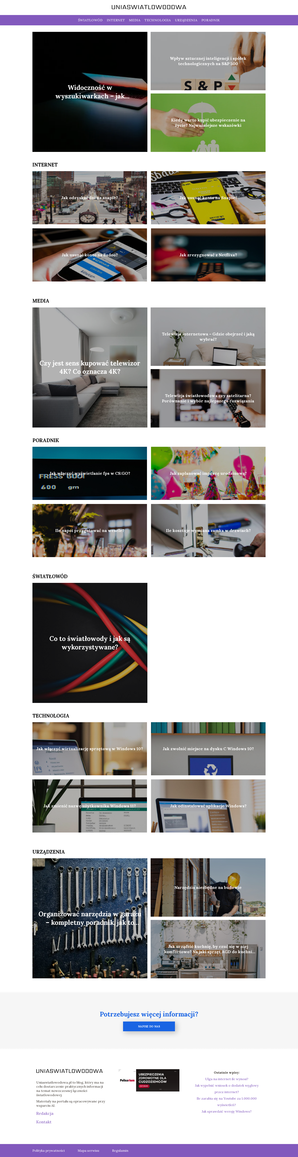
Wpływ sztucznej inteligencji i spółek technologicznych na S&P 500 (208, 61)
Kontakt (43, 1121)
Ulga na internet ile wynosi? (226, 1079)
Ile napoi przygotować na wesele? (89, 530)
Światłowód (90, 20)
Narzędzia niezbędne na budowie (208, 887)
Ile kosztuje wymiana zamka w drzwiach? (208, 530)
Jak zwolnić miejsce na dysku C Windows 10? (208, 748)
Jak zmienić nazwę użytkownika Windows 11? (90, 805)
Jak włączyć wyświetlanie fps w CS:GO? (89, 473)
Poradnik (211, 20)
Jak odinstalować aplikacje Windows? (208, 805)
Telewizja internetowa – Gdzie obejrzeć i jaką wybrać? (208, 336)
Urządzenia (186, 20)
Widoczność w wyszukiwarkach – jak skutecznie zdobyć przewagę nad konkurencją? (90, 92)
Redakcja (45, 1113)
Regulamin (120, 1150)
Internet (116, 20)
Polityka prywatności (48, 1150)
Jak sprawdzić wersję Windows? (227, 1111)
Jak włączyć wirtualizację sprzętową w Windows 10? (89, 748)
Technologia (158, 20)
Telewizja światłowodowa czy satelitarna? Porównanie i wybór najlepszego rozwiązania (208, 398)
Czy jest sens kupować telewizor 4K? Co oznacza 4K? (90, 367)
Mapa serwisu (88, 1150)
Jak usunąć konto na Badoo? (90, 254)
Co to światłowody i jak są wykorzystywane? (89, 642)
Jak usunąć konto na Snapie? (208, 197)
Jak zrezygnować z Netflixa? (208, 254)
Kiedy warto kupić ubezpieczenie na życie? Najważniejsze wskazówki (208, 122)
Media (134, 20)
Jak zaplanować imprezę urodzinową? (208, 473)
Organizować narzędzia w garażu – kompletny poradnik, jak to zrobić (90, 918)
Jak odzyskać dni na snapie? (89, 197)
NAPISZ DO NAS (149, 1026)
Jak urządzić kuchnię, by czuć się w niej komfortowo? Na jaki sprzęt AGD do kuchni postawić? (208, 949)
